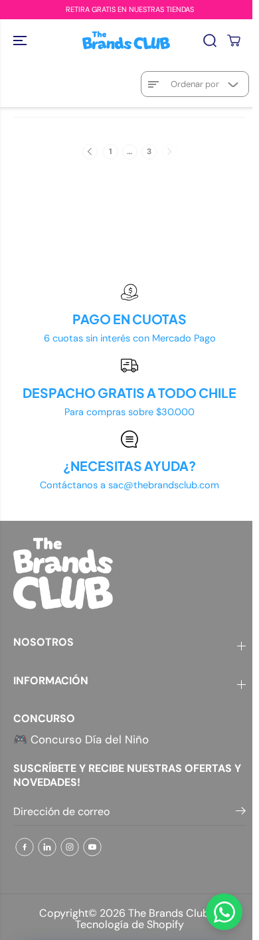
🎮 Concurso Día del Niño (81, 739)
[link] (129, 573)
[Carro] (234, 40)
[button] (21, 40)
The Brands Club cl (174, 913)
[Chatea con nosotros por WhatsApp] (224, 911)
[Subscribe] (241, 813)
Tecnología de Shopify (129, 924)
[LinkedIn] (47, 847)
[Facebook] (24, 847)
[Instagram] (69, 847)
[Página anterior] (90, 152)
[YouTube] (92, 847)
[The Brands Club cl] (126, 40)
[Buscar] (210, 40)
